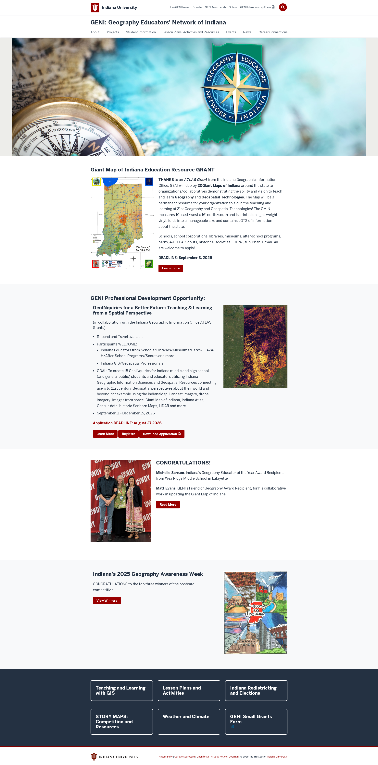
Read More (168, 505)
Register (128, 434)
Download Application (160, 434)
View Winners (106, 600)
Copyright (234, 756)
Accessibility (165, 756)
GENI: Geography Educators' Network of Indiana (158, 22)
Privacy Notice (219, 756)
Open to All (203, 756)
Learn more (171, 268)
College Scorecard (184, 756)
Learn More (105, 434)
